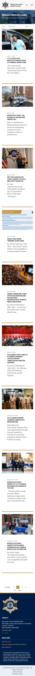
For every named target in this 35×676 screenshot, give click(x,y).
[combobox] (28, 26)
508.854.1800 (6, 630)
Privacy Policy (17, 672)
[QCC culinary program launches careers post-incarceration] (17, 419)
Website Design (17, 674)
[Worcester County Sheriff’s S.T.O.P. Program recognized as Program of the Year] (17, 482)
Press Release (12, 26)
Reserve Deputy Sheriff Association (14, 644)
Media (3, 26)
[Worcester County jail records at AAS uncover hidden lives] (17, 115)
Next (19, 590)
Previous (7, 587)
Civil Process (6, 642)
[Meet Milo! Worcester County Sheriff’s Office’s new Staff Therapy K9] (17, 177)
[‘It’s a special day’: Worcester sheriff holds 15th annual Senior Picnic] (17, 56)
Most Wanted (6, 647)
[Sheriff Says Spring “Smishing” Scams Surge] (17, 236)
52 (14, 590)
